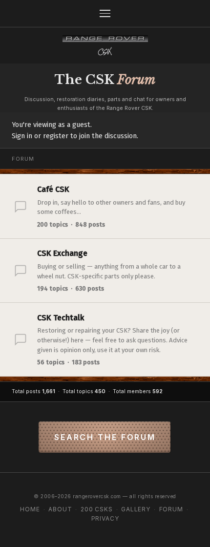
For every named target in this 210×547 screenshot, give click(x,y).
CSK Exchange (62, 253)
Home (30, 509)
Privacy (105, 518)
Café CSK (53, 189)
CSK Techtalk (60, 317)
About (60, 509)
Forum (171, 509)
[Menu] (105, 13)
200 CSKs (97, 509)
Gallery (135, 509)
